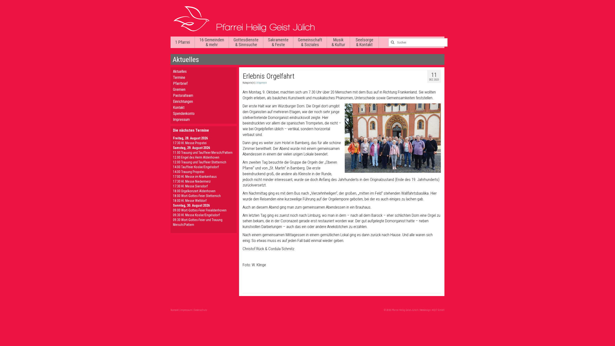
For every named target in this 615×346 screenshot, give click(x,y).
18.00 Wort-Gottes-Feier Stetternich (197, 196)
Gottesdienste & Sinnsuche (246, 42)
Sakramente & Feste (278, 42)
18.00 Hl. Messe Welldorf (190, 201)
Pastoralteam (183, 95)
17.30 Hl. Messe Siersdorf (190, 186)
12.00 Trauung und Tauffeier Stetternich (199, 162)
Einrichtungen (183, 101)
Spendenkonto (184, 113)
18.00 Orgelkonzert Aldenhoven (194, 191)
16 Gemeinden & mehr (211, 42)
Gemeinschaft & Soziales (310, 42)
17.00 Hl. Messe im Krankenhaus (195, 177)
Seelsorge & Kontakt (364, 42)
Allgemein (261, 82)
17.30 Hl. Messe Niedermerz (192, 181)
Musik (338, 42)
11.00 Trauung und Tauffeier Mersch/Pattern (203, 152)
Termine (179, 77)
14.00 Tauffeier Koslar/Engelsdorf (196, 167)
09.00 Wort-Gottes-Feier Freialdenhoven (200, 210)
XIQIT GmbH (438, 310)
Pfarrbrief (180, 83)
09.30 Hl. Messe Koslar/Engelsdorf (196, 215)
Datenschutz (200, 310)
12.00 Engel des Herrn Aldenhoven (196, 157)
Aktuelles (180, 71)
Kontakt (178, 107)
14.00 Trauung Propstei (188, 172)
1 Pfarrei (182, 42)
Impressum (181, 119)
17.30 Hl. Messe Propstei (190, 143)
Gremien (179, 89)
